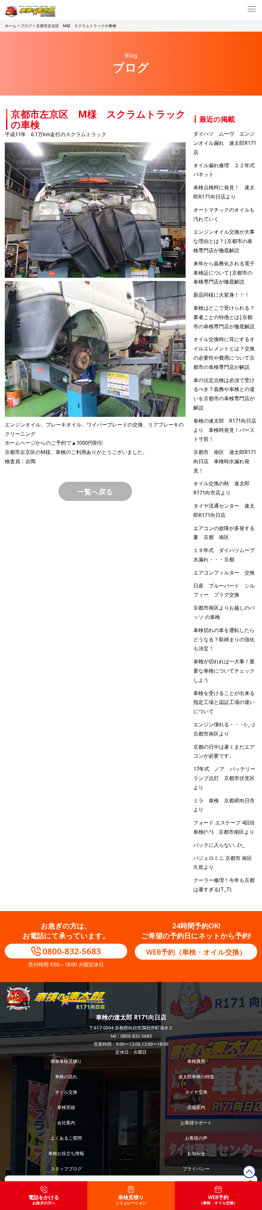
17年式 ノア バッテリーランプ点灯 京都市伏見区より (224, 778)
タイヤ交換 (196, 1092)
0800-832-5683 (71, 951)
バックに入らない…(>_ (218, 844)
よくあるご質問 (66, 1138)
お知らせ (196, 1153)
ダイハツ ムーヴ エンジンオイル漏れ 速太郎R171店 (224, 143)
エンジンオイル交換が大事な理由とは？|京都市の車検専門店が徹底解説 (224, 241)
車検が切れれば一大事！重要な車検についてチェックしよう (224, 670)
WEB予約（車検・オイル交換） (196, 951)
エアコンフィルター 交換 (224, 572)
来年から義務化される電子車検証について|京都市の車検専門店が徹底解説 (224, 272)
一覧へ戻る (95, 491)
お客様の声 (196, 1138)
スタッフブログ (66, 1169)
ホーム (10, 25)
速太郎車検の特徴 (196, 1076)
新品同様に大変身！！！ (221, 294)
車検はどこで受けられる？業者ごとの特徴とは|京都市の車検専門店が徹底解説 (224, 317)
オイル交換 (66, 1092)
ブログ (26, 25)
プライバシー (196, 1169)
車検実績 (66, 1107)
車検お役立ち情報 (66, 1153)
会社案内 (66, 1123)
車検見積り (131, 1200)
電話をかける (43, 1200)
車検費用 (196, 1061)
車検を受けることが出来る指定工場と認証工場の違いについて (224, 702)
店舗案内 (196, 1107)
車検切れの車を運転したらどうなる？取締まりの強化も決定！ (224, 639)
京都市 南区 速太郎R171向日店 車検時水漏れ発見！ (224, 461)
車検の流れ (66, 1076)
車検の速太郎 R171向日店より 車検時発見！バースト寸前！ (224, 430)
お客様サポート (196, 1123)
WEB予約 (218, 1200)
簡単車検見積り (66, 1061)
